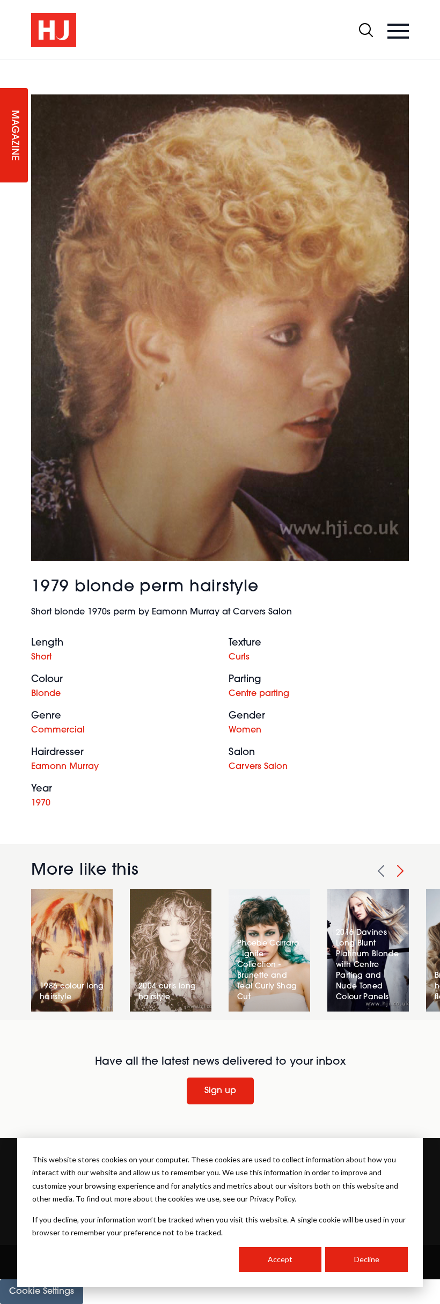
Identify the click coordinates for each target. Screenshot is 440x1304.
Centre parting (259, 694)
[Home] (53, 30)
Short (41, 657)
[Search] (366, 30)
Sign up (220, 1091)
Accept (280, 1259)
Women (245, 730)
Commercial (58, 730)
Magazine (14, 135)
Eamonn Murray (65, 767)
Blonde (46, 694)
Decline (366, 1259)
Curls (239, 657)
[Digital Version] (8, 66)
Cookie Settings (41, 1291)
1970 (40, 803)
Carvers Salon (258, 767)
